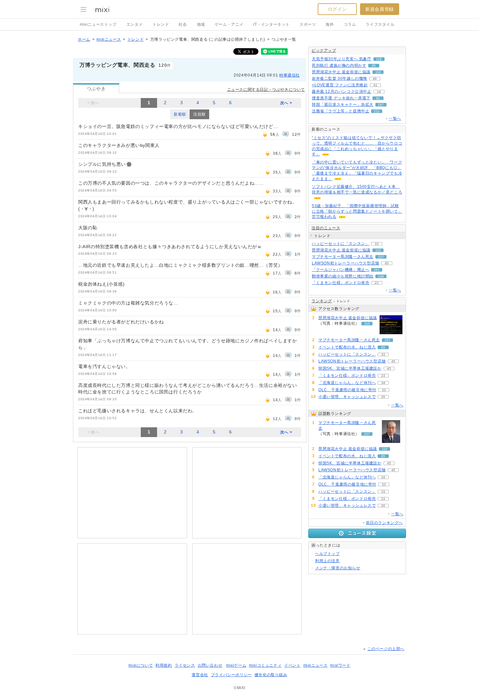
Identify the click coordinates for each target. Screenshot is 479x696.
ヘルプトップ (327, 553)
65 (383, 347)
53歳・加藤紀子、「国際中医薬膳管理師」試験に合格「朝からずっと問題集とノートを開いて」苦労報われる (357, 211)
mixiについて (140, 665)
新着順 (180, 114)
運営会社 (200, 675)
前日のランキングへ (384, 522)
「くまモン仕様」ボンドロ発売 (340, 282)
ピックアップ (324, 50)
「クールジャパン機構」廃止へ (340, 269)
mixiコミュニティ (265, 665)
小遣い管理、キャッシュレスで (347, 396)
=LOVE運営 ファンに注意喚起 (340, 85)
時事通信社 (289, 75)
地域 (201, 24)
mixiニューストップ (98, 24)
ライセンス (185, 665)
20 (383, 397)
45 (387, 263)
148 (381, 276)
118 (379, 59)
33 (377, 244)
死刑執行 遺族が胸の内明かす (339, 65)
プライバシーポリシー (231, 675)
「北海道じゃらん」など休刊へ (347, 382)
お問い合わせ (210, 665)
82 (378, 98)
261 (377, 270)
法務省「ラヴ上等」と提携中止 (340, 111)
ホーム (84, 39)
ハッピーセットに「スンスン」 (340, 243)
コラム (350, 24)
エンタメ (134, 24)
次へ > (286, 103)
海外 (330, 24)
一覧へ (395, 118)
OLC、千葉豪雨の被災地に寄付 (347, 390)
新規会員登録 (379, 9)
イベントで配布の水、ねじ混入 (347, 347)
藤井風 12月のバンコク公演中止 (341, 91)
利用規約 (163, 665)
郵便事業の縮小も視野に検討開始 (342, 276)
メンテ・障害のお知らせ (337, 568)
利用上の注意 (327, 561)
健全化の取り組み (270, 675)
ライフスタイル (380, 24)
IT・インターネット (271, 24)
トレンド (160, 24)
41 (375, 85)
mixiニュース (108, 39)
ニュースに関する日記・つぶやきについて (266, 89)
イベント (292, 665)
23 (377, 283)
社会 (183, 24)
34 (383, 383)
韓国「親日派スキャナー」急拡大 (342, 104)
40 (375, 78)
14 (379, 91)
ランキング (322, 301)
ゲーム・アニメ (229, 24)
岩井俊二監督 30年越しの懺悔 (339, 78)
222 (377, 111)
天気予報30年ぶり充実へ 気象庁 (341, 59)
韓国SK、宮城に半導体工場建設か (350, 368)
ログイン (337, 9)
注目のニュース (326, 228)
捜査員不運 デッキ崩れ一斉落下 (341, 98)
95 (374, 65)
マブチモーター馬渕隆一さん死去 (342, 256)
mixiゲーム (236, 665)
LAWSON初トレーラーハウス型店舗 (345, 263)
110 (378, 72)
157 (381, 257)
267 (381, 105)
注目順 (199, 114)
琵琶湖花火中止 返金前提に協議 (341, 72)
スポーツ (307, 24)
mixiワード (340, 665)
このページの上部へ (386, 648)
